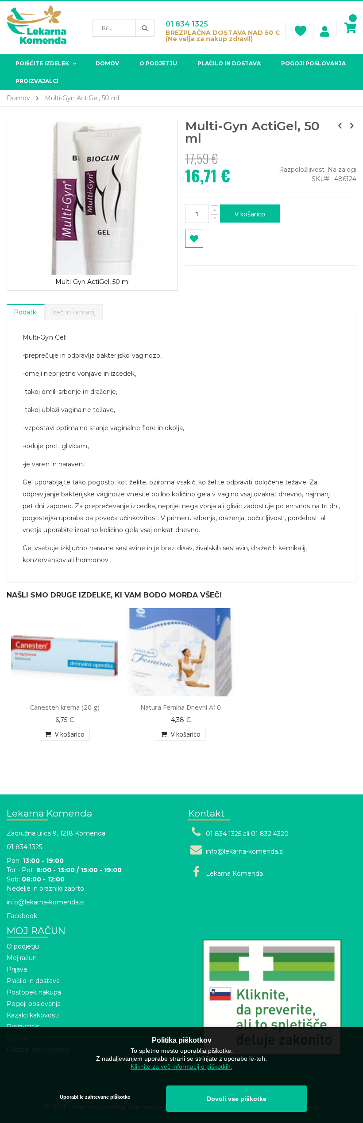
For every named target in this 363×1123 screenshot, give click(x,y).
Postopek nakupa (34, 992)
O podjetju (23, 946)
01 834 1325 (187, 24)
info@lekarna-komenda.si (46, 902)
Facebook (22, 916)
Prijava (17, 969)
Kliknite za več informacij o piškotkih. (181, 1066)
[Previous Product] (340, 126)
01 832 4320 (270, 834)
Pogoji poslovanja (34, 1004)
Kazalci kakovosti (33, 1015)
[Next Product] (351, 126)
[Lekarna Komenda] (36, 28)
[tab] (26, 310)
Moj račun (22, 958)
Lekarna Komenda (234, 873)
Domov (18, 98)
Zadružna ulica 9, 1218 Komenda (56, 833)
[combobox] (123, 28)
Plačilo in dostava (33, 981)
